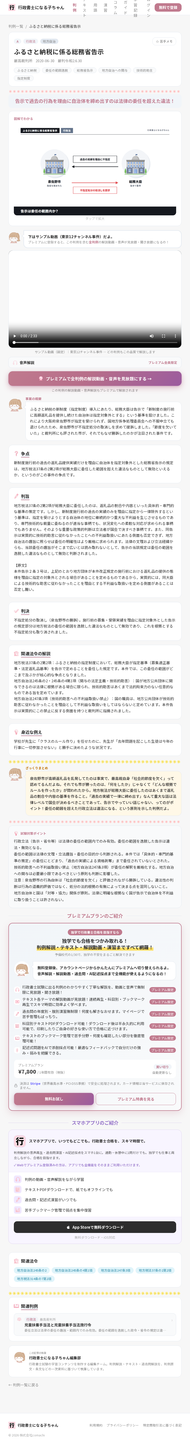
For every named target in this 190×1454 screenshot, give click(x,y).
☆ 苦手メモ (164, 41)
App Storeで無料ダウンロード (98, 1227)
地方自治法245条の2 (32, 1270)
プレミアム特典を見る (136, 1099)
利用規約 (96, 1425)
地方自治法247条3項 (115, 1270)
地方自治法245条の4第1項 (74, 1270)
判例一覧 (15, 26)
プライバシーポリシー (123, 1425)
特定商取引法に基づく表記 (162, 1425)
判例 (74, 7)
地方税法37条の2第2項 (155, 1270)
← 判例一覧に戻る (23, 1384)
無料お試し (54, 1098)
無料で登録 (168, 7)
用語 (95, 7)
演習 (105, 7)
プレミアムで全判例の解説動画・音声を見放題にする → (99, 378)
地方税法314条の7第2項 (34, 1278)
